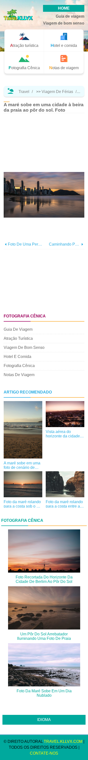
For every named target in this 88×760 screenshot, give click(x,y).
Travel (24, 92)
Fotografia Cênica (19, 366)
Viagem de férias (57, 92)
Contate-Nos (44, 753)
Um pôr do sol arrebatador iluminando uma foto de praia (44, 636)
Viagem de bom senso (63, 23)
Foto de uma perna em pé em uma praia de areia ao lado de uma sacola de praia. (26, 244)
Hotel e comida (17, 356)
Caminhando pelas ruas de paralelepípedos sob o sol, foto (64, 244)
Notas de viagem (19, 375)
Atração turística (18, 338)
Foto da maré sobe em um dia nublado (44, 693)
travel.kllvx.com (63, 741)
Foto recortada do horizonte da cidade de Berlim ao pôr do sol (44, 579)
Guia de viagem (70, 16)
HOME (64, 8)
